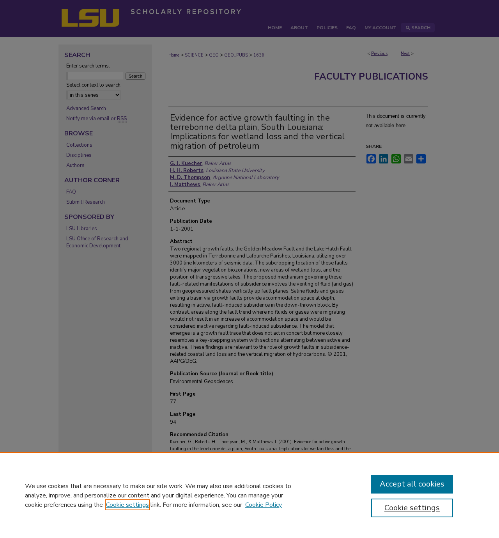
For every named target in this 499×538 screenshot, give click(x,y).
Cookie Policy (263, 505)
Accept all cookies (412, 484)
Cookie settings (127, 505)
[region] (249, 495)
